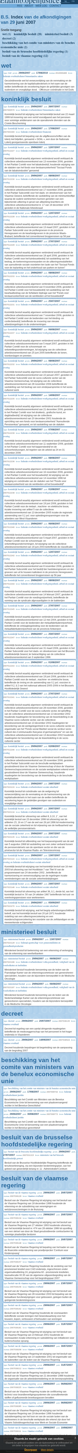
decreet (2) (9, 38)
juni (20, 22)
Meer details (47, 1449)
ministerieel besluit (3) (59, 34)
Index (17, 16)
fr (73, 1)
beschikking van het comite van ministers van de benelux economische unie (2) (38, 44)
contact (55, 5)
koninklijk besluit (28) (28, 34)
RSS (19, 5)
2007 (31, 22)
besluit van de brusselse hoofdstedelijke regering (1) (35, 51)
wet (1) (6, 34)
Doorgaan (30, 1449)
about (29, 5)
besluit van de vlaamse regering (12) (25, 55)
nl (66, 1)
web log (41, 5)
